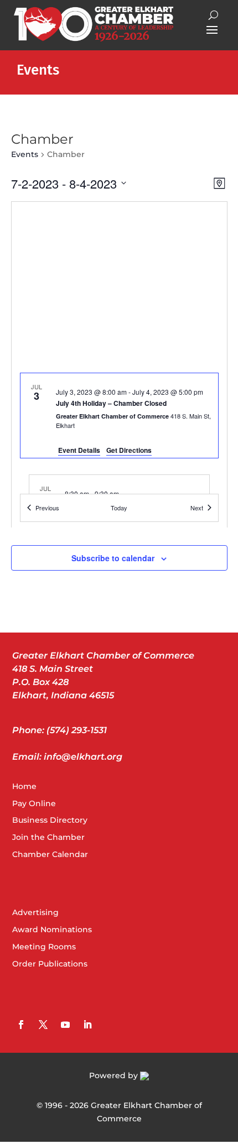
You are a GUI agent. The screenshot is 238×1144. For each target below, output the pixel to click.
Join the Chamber (48, 837)
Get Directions (129, 450)
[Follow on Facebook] (21, 1024)
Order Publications (49, 964)
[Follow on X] (43, 1024)
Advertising (35, 912)
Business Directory (49, 820)
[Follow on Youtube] (65, 1024)
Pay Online (34, 803)
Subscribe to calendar (112, 557)
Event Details (79, 450)
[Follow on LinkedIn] (87, 1024)
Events (24, 154)
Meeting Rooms (44, 947)
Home (24, 786)
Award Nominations (52, 929)
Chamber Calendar (50, 854)
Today (119, 507)
